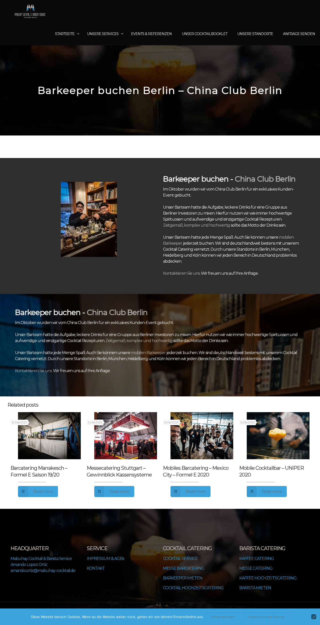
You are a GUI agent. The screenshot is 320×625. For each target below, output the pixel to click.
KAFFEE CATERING (256, 558)
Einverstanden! (223, 617)
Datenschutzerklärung (266, 617)
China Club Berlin (265, 179)
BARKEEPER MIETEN (182, 578)
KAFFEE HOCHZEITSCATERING (267, 578)
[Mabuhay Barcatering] (30, 11)
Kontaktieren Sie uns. (182, 273)
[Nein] (313, 616)
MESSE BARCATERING (183, 568)
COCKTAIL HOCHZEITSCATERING (193, 587)
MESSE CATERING (255, 568)
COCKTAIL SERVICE (180, 558)
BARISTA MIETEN (255, 587)
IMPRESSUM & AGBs (105, 558)
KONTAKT (96, 568)
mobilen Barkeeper (148, 352)
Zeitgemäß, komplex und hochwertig (196, 225)
